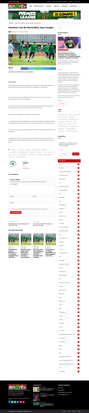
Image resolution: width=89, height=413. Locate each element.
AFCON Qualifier (36, 149)
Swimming (69, 323)
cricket (69, 267)
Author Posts (26, 168)
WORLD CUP (56, 6)
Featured (48, 6)
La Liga (69, 249)
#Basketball (72, 116)
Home (30, 6)
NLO (69, 279)
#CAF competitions (63, 119)
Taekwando (58, 1)
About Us (70, 1)
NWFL (14, 154)
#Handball (61, 121)
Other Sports (73, 6)
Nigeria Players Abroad (63, 49)
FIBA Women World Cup (69, 356)
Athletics (69, 223)
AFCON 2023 (69, 341)
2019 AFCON (13, 149)
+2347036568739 (20, 393)
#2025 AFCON (77, 114)
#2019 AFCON (61, 114)
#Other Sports (73, 126)
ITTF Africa (69, 330)
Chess (69, 327)
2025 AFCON (27, 149)
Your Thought (14, 184)
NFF (45, 152)
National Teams (69, 190)
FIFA (69, 201)
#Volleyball (61, 128)
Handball (49, 1)
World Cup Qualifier (21, 156)
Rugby (69, 304)
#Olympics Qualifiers (63, 126)
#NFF (75, 121)
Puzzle (12, 202)
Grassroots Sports (23, 152)
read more (62, 103)
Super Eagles (69, 179)
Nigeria (49, 152)
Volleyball (65, 1)
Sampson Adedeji (62, 51)
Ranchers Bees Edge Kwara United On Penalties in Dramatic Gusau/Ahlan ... (26, 253)
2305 (63, 390)
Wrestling (69, 293)
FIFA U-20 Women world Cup (69, 360)
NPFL (10, 154)
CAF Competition (69, 175)
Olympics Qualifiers (22, 154)
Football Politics (69, 253)
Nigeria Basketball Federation (69, 334)
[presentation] (65, 153)
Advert (79, 411)
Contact (64, 411)
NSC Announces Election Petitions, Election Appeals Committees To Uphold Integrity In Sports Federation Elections (69, 55)
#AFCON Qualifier (63, 116)
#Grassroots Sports (74, 119)
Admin (14, 31)
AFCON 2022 (69, 371)
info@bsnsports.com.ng (17, 395)
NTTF (69, 367)
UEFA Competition (69, 238)
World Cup (11, 156)
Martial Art (39, 152)
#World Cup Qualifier (71, 131)
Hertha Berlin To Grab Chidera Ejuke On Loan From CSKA (18, 223)
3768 (62, 387)
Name (12, 196)
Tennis (69, 286)
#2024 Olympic (69, 114)
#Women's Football (71, 128)
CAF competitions (13, 152)
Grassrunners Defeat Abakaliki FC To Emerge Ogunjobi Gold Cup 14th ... (13, 253)
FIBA (69, 353)
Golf (69, 297)
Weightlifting (69, 290)
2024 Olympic (21, 149)
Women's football (69, 186)
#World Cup (61, 131)
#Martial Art (69, 121)
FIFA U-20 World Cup (69, 227)
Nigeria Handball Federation (69, 364)
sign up (76, 153)
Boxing (69, 219)
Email (35, 196)
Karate (53, 1)
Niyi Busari (24, 246)
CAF (69, 193)
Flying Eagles (69, 216)
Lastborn (48, 246)
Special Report (69, 275)
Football (26, 31)
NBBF (69, 308)
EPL (69, 234)
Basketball (44, 149)
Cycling (69, 316)
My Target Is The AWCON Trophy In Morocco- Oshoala (42, 223)
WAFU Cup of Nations (69, 282)
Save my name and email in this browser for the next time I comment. (29, 209)
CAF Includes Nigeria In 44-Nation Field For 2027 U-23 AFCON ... (47, 405)
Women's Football (48, 154)
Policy (69, 411)
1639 (67, 394)
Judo (69, 349)
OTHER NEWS (64, 6)
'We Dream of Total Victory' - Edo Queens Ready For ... (47, 389)
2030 (70, 392)
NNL (54, 152)
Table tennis (69, 271)
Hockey (69, 319)
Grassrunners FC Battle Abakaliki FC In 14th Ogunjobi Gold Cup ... (50, 253)
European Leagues (38, 6)
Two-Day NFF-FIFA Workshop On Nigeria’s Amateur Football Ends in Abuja (38, 253)
